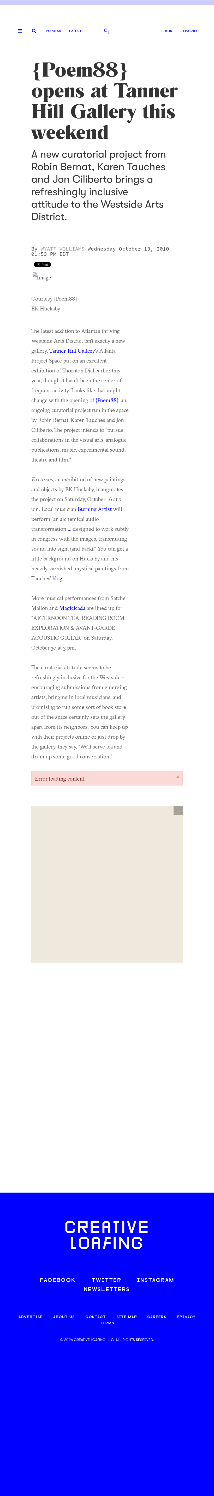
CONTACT (95, 1317)
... (70, 528)
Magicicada (72, 607)
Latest (75, 31)
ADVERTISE (31, 1317)
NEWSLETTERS (107, 1290)
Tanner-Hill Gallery (72, 350)
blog (57, 578)
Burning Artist (95, 509)
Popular (53, 31)
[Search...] (34, 31)
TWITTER (106, 1280)
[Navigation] (18, 31)
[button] (178, 810)
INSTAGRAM (155, 1280)
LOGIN (167, 31)
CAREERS (157, 1317)
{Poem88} (107, 400)
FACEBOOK (58, 1280)
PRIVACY (186, 1317)
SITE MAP (126, 1317)
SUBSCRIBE (189, 31)
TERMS (107, 1323)
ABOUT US (64, 1317)
